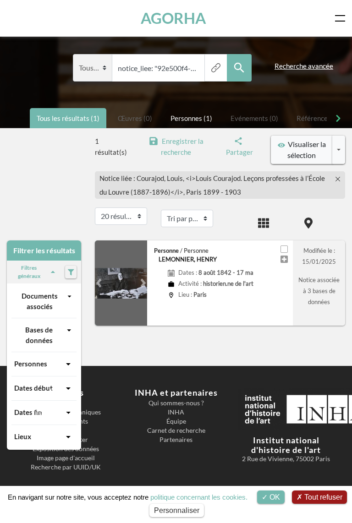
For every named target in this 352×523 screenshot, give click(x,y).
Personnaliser (176, 510)
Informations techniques (66, 412)
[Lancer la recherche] (239, 68)
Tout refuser (322, 497)
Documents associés (40, 301)
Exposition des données (66, 449)
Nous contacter (66, 439)
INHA (176, 412)
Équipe (176, 421)
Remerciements (66, 421)
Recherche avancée (304, 66)
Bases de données (39, 335)
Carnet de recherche (176, 430)
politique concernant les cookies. (199, 497)
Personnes (30, 364)
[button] (99, 283)
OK (274, 497)
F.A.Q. (65, 430)
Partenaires (176, 439)
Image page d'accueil (66, 458)
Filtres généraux (29, 271)
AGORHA (173, 18)
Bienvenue (66, 403)
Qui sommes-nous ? (176, 403)
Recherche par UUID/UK (66, 467)
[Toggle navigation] (342, 18)
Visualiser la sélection (305, 149)
